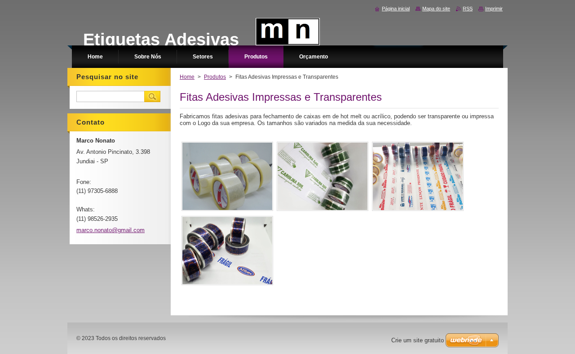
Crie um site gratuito (417, 340)
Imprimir (494, 8)
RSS (468, 8)
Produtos (215, 77)
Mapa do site (436, 8)
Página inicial (396, 8)
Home (187, 77)
